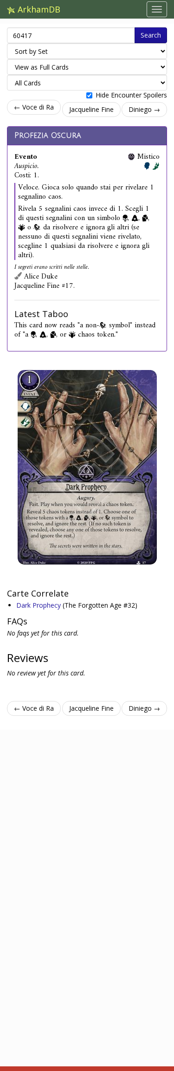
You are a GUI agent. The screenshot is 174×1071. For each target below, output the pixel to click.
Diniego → (144, 109)
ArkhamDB (37, 9)
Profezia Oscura (47, 135)
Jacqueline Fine (91, 109)
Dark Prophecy (39, 605)
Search (151, 35)
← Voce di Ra (34, 107)
